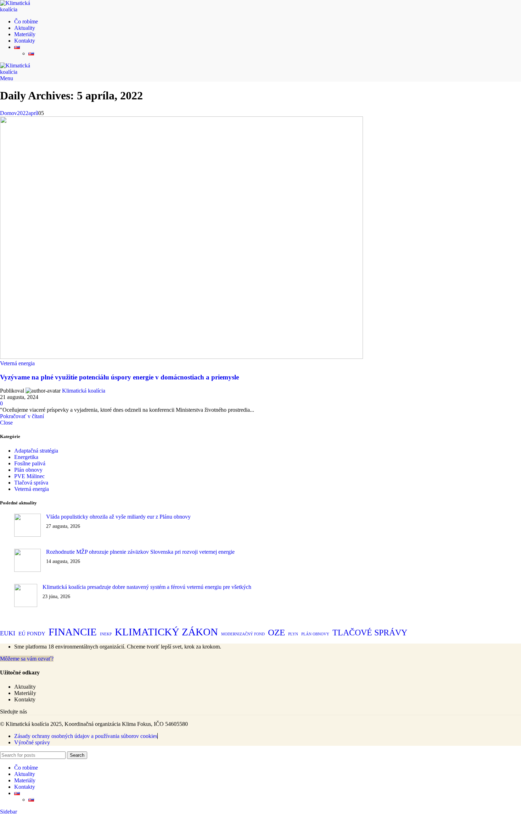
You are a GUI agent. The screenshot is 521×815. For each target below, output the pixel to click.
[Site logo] (23, 9)
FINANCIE (73, 632)
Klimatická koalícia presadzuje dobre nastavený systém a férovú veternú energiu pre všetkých (147, 587)
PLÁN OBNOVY (315, 634)
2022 (22, 113)
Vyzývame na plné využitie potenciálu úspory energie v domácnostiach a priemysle (119, 377)
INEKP (106, 634)
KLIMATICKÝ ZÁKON (166, 632)
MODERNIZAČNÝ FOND (243, 634)
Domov (8, 113)
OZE (276, 632)
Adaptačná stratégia (36, 451)
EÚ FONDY (31, 633)
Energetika (26, 457)
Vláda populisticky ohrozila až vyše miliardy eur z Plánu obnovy (118, 517)
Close (6, 423)
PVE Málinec (29, 476)
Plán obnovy (28, 470)
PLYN (293, 634)
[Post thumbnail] (27, 526)
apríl (33, 113)
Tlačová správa (31, 483)
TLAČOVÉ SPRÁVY (369, 632)
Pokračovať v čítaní (22, 416)
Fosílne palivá (29, 463)
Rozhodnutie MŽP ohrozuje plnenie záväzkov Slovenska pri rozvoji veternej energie (140, 552)
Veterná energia (17, 363)
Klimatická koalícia (83, 391)
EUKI (7, 633)
